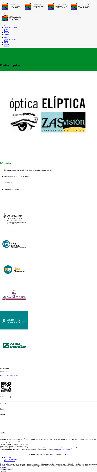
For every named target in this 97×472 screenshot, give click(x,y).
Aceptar (10, 469)
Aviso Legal (7, 457)
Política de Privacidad (64, 449)
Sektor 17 (65, 454)
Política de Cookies (9, 461)
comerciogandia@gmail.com (9, 375)
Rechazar (3, 469)
